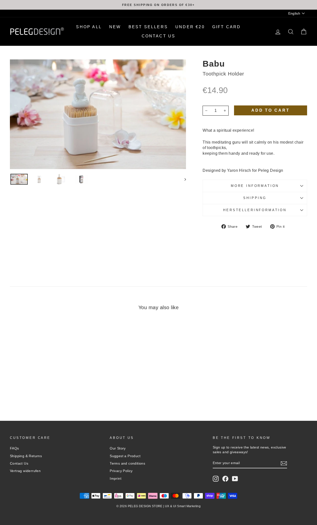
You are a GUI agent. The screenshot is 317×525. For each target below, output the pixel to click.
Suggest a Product (125, 456)
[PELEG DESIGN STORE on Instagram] (216, 479)
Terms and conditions (127, 463)
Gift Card (226, 27)
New (115, 27)
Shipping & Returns (26, 456)
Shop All (89, 27)
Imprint (115, 478)
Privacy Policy (121, 471)
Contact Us (159, 36)
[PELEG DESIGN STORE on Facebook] (225, 479)
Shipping (254, 198)
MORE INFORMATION (255, 186)
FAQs (14, 448)
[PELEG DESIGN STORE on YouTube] (235, 479)
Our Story (118, 448)
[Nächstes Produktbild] (183, 179)
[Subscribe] (284, 463)
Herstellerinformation (255, 210)
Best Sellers (148, 27)
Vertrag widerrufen (25, 471)
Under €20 (190, 27)
